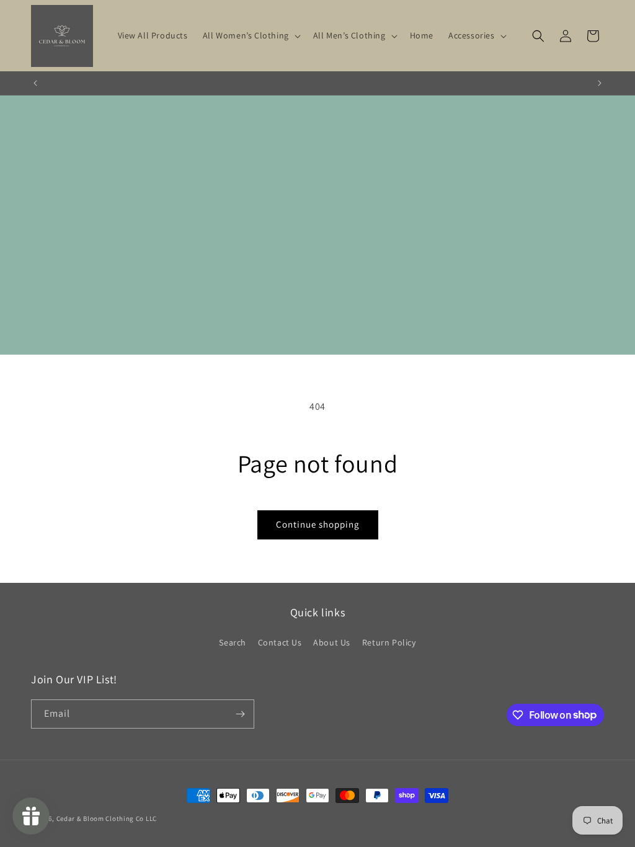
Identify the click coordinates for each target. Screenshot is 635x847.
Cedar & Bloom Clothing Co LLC (106, 818)
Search (232, 642)
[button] (250, 35)
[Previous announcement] (35, 83)
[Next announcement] (599, 83)
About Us (331, 642)
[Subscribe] (240, 714)
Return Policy (389, 642)
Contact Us (280, 642)
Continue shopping (318, 524)
